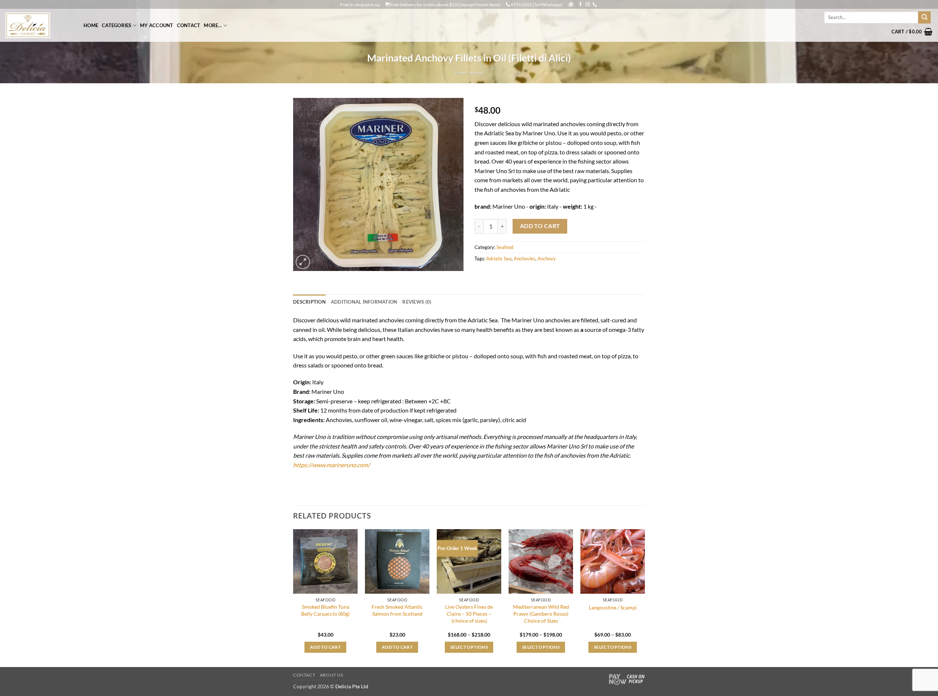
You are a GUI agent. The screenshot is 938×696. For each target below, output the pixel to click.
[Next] (644, 597)
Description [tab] (309, 302)
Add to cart (540, 226)
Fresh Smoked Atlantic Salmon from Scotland (397, 610)
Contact (188, 25)
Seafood (476, 72)
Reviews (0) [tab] (416, 302)
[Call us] (594, 4)
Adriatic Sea (499, 258)
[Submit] (924, 17)
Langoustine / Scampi (613, 607)
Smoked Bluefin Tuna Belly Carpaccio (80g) (325, 610)
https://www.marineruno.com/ (331, 464)
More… (213, 25)
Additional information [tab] (364, 302)
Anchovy (547, 258)
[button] (912, 31)
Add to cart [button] (325, 647)
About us (331, 675)
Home (91, 25)
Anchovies (524, 258)
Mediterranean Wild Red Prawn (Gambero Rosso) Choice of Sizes (541, 613)
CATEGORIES (117, 25)
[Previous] (293, 597)
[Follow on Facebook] (580, 4)
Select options (469, 647)
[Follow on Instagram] (588, 4)
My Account (156, 25)
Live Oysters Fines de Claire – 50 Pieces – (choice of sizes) (469, 613)
